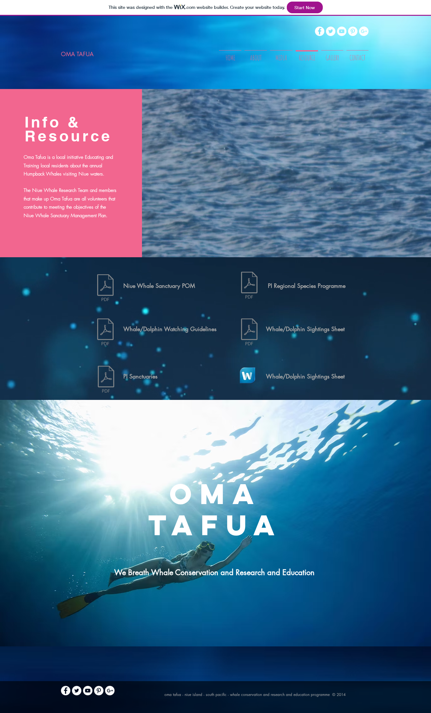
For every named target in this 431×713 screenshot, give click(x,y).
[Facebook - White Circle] (319, 31)
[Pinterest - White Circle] (352, 31)
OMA (215, 494)
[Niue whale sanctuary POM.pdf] (105, 288)
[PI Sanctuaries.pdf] (106, 380)
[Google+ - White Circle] (364, 31)
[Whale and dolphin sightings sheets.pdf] (249, 332)
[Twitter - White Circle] (330, 31)
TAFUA (215, 525)
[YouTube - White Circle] (341, 31)
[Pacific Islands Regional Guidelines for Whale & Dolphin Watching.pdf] (105, 332)
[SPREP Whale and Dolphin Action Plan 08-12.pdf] (249, 286)
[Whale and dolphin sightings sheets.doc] (247, 376)
